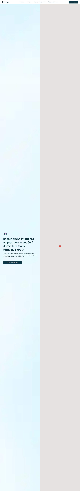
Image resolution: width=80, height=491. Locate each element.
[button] (60, 246)
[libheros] (5, 2)
